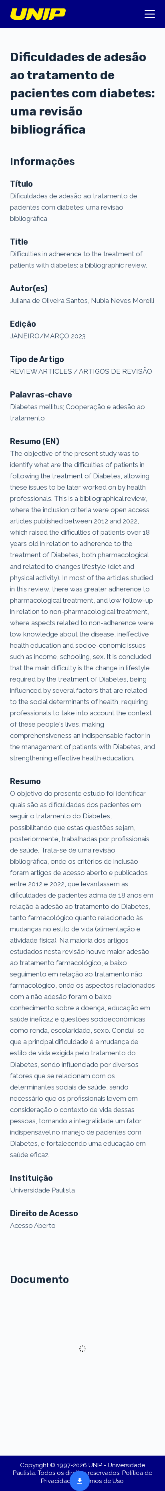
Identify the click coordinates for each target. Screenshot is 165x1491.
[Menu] (150, 14)
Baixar (77, 1480)
